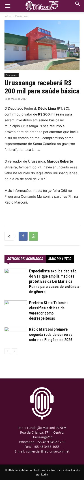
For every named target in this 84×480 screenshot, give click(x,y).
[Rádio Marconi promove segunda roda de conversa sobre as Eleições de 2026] (15, 334)
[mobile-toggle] (7, 6)
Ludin (44, 474)
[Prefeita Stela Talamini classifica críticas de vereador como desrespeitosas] (15, 308)
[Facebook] (23, 236)
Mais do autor (59, 259)
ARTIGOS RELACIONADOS (25, 259)
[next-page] (14, 351)
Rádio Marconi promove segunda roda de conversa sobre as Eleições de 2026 (51, 334)
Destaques (22, 16)
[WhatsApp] (33, 236)
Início (7, 16)
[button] (77, 5)
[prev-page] (7, 351)
